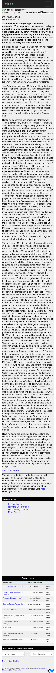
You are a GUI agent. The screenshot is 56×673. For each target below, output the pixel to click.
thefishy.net (24, 668)
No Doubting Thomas (18, 509)
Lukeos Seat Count (9, 610)
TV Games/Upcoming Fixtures (13, 639)
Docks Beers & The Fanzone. (13, 586)
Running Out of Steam (18, 506)
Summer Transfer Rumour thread (14, 604)
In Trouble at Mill (16, 503)
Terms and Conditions (40, 668)
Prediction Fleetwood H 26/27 (13, 598)
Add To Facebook (10, 470)
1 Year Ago (7, 627)
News (4, 661)
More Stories (14, 512)
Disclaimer (5, 670)
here (43, 488)
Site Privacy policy (16, 670)
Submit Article (14, 661)
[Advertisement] (28, 544)
